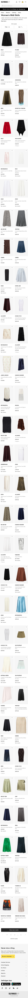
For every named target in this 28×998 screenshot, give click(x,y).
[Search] (3, 5)
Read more (3, 21)
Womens (8, 12)
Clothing (14, 12)
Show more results (14, 930)
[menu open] (25, 2)
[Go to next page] (25, 935)
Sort (19, 27)
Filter (6, 27)
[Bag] (22, 2)
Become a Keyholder (7, 956)
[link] (7, 52)
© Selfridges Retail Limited (14, 995)
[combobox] (15, 6)
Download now (22, 9)
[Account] (16, 2)
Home (2, 12)
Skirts (19, 12)
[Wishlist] (19, 2)
